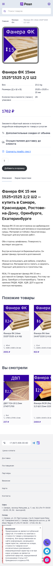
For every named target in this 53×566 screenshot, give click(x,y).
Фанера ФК (15, 21)
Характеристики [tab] (23, 178)
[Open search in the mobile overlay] (26, 11)
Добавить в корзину (14, 168)
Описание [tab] (7, 178)
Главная (5, 21)
